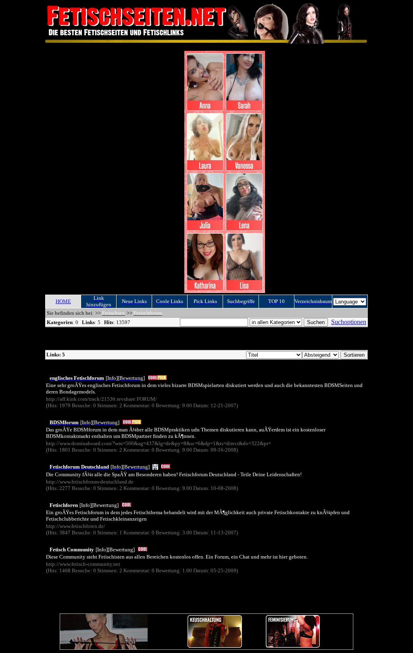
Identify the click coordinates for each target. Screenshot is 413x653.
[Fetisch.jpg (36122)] (155, 466)
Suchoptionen (348, 321)
